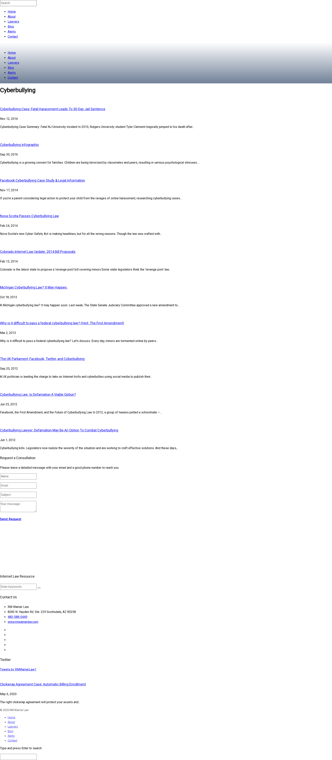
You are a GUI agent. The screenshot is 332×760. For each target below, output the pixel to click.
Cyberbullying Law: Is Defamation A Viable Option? (38, 394)
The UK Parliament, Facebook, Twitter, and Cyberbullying (42, 359)
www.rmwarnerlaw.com (23, 622)
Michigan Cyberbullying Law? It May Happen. (33, 287)
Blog (11, 26)
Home (12, 11)
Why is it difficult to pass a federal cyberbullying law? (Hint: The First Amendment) (62, 323)
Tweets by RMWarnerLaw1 (18, 669)
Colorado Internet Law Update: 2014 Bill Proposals (38, 252)
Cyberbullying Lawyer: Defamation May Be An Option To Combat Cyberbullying (59, 430)
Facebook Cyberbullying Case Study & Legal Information (42, 180)
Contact (13, 36)
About (12, 16)
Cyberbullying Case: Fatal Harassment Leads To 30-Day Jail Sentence (52, 109)
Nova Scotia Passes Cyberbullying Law (29, 216)
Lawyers (13, 21)
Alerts (12, 31)
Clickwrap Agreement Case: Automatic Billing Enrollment (43, 684)
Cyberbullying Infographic (19, 145)
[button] (39, 587)
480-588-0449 (17, 617)
